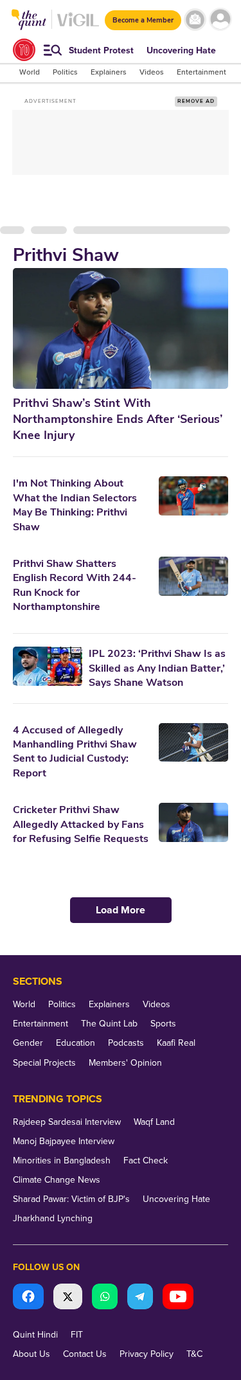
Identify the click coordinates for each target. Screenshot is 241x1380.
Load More (120, 910)
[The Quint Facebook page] (28, 1298)
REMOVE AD (196, 101)
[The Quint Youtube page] (178, 1298)
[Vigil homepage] (78, 26)
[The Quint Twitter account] (67, 1298)
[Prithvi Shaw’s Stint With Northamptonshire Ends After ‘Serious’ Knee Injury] (120, 328)
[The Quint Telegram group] (140, 1298)
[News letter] (195, 19)
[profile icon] (220, 19)
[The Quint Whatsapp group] (105, 1298)
